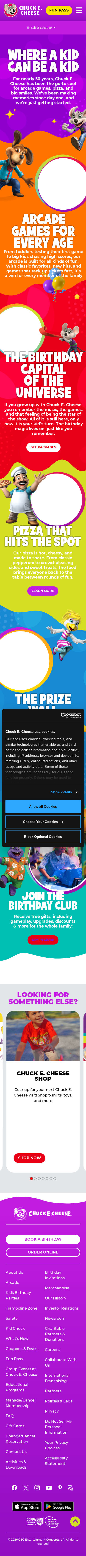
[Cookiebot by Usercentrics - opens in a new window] (61, 715)
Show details (61, 792)
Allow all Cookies (43, 806)
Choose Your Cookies (40, 821)
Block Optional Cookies (43, 837)
